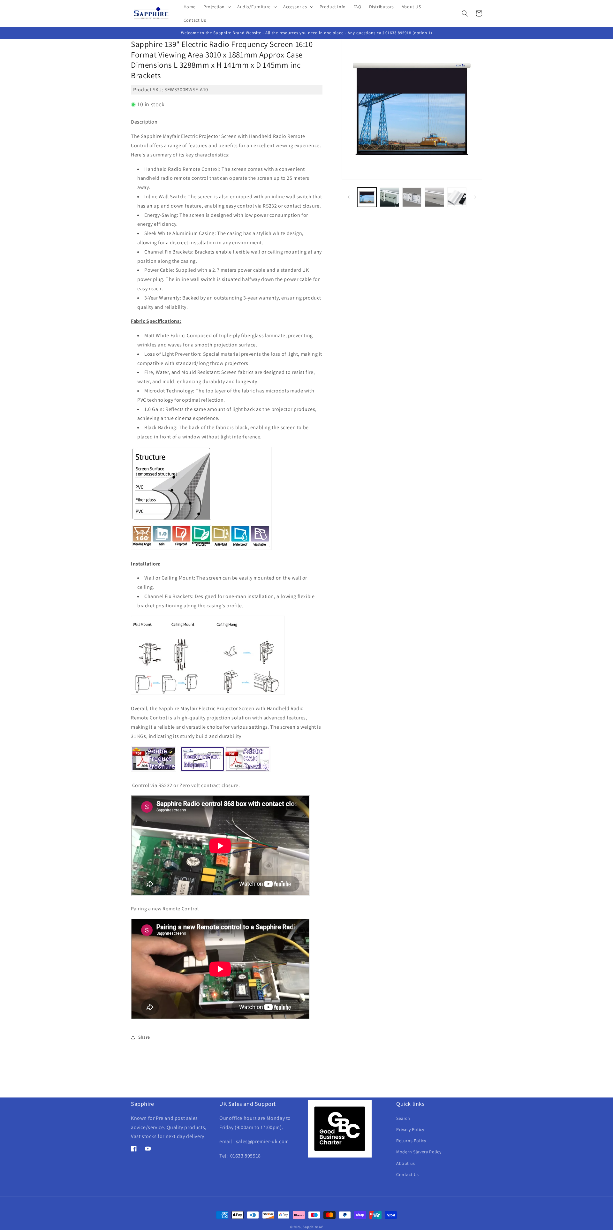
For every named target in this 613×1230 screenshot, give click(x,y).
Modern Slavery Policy (419, 1152)
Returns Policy (411, 1141)
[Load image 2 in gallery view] (389, 197)
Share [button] (144, 1037)
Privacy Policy (410, 1130)
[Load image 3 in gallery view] (411, 197)
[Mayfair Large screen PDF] (153, 771)
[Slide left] (349, 197)
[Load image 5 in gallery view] (456, 197)
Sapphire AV (313, 1227)
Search (403, 1118)
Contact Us (407, 1174)
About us (405, 1163)
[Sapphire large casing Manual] (202, 771)
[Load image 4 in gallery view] (434, 197)
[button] (216, 6)
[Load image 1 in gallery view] (366, 197)
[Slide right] (475, 197)
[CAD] (247, 771)
